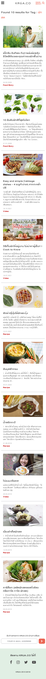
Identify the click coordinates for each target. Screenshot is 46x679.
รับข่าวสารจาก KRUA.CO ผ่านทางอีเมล (23, 635)
